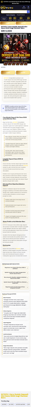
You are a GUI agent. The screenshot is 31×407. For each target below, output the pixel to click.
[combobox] (14, 11)
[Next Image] (30, 48)
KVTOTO (6, 78)
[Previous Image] (1, 48)
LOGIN (8, 23)
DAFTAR (23, 23)
